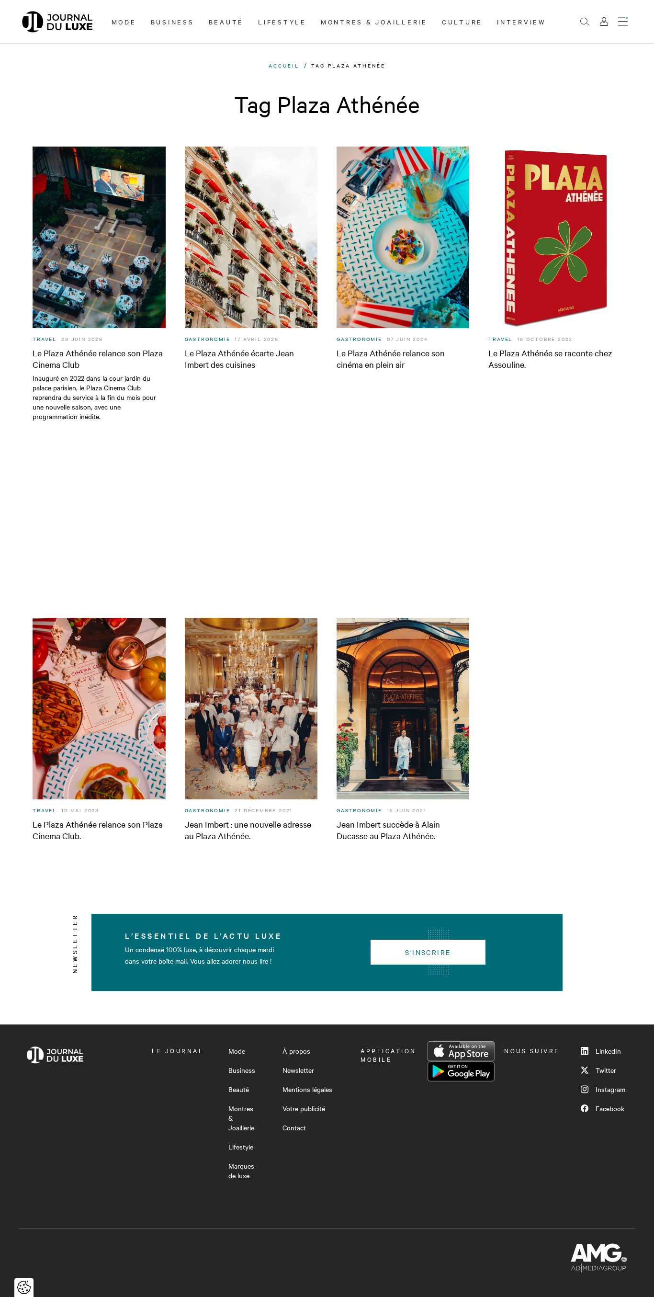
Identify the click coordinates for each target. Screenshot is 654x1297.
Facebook (610, 1108)
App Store (461, 1051)
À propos (296, 1051)
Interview (521, 21)
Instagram (610, 1089)
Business (172, 21)
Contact (294, 1127)
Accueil (284, 65)
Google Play (461, 1071)
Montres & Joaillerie (374, 21)
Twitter (606, 1070)
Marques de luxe (241, 1170)
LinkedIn (608, 1051)
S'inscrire (428, 952)
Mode (124, 21)
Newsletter (298, 1070)
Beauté (226, 21)
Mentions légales (307, 1089)
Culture (462, 21)
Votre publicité (303, 1108)
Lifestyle (282, 21)
